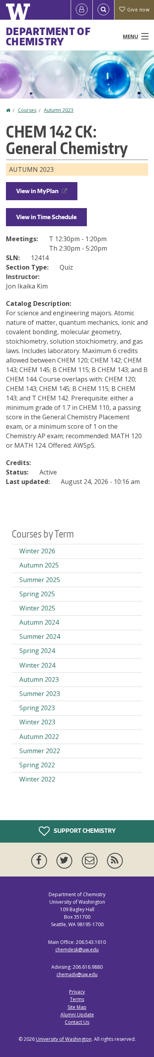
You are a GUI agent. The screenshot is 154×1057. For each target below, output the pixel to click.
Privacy (77, 991)
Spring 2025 (37, 594)
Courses (27, 110)
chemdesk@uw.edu (77, 949)
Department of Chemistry (48, 36)
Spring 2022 (37, 765)
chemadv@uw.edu (77, 974)
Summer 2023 (39, 693)
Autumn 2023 (58, 110)
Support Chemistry (84, 830)
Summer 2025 (39, 579)
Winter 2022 (37, 779)
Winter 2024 (37, 665)
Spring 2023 (37, 707)
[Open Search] (103, 10)
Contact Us (77, 1022)
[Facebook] (40, 861)
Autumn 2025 (39, 565)
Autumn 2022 (39, 736)
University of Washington (64, 1039)
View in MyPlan (37, 191)
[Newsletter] (91, 861)
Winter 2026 (37, 551)
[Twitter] (65, 861)
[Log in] (81, 10)
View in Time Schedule (46, 217)
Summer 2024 (39, 636)
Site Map (77, 1007)
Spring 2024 (37, 650)
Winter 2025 (37, 608)
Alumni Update (77, 1014)
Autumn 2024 (39, 622)
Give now (138, 9)
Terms (77, 999)
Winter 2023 (37, 722)
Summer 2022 (39, 750)
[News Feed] (115, 861)
